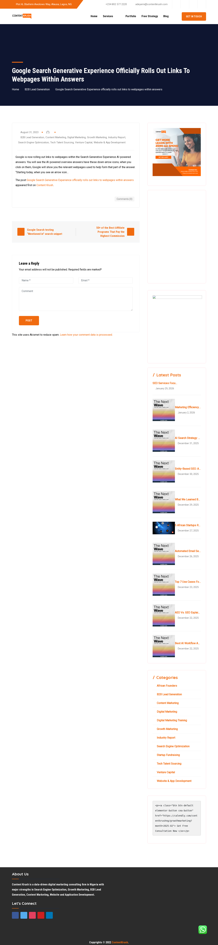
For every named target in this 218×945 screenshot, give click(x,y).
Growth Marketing (97, 137)
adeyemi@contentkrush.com (151, 4)
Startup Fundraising (168, 755)
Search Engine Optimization (33, 142)
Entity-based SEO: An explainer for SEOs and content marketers (188, 468)
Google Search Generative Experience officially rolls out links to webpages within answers (80, 180)
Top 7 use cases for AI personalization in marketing (188, 581)
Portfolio (131, 16)
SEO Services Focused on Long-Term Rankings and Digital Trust (165, 383)
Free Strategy (150, 16)
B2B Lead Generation (37, 89)
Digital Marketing (76, 137)
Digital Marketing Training (172, 720)
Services (110, 16)
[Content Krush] (22, 16)
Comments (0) (124, 199)
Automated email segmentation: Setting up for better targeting (188, 551)
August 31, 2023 (29, 132)
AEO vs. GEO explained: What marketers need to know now (188, 612)
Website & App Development (110, 142)
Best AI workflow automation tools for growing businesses (188, 643)
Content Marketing (55, 137)
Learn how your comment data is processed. (86, 334)
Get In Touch (194, 16)
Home (94, 16)
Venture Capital (83, 142)
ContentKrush (120, 942)
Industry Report (116, 137)
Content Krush (44, 185)
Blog (166, 16)
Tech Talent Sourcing (62, 142)
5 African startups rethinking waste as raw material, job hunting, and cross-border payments (188, 525)
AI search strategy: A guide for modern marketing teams (188, 438)
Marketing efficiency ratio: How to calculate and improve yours (188, 407)
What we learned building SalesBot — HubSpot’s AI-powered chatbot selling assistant (188, 499)
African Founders (167, 685)
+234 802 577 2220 (116, 4)
